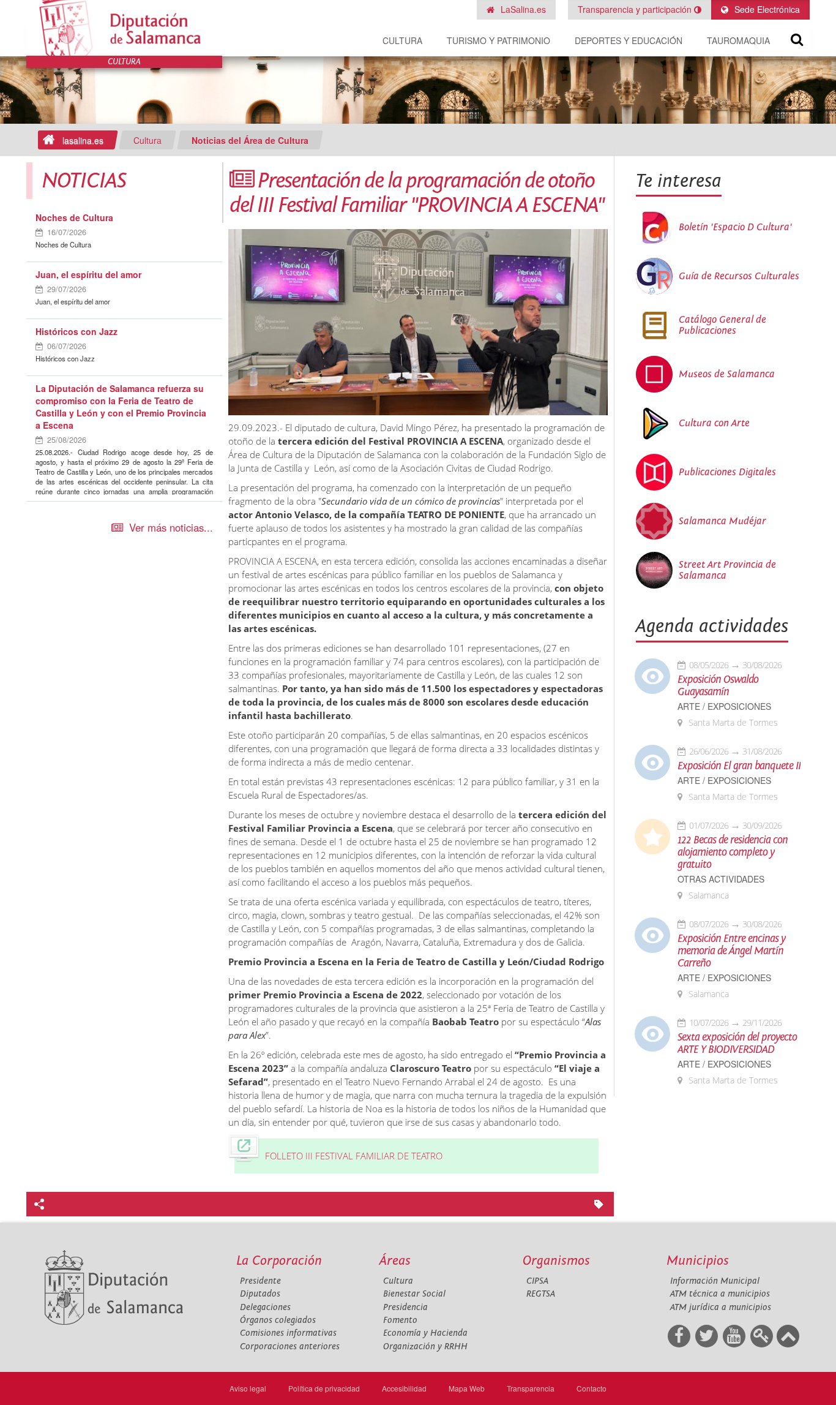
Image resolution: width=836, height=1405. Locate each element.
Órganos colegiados (278, 1320)
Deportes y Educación (628, 40)
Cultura (402, 40)
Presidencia (405, 1307)
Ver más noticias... (171, 527)
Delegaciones (265, 1307)
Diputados (260, 1294)
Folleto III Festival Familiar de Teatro (353, 1156)
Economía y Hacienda (425, 1333)
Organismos (556, 1260)
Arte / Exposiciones (724, 706)
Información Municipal (714, 1281)
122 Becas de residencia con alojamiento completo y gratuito (732, 852)
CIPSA (537, 1281)
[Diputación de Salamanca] (124, 28)
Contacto (591, 1388)
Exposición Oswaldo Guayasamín (717, 686)
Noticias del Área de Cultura (250, 140)
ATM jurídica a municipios (720, 1307)
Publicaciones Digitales (727, 472)
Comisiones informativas (288, 1333)
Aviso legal (248, 1388)
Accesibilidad (404, 1388)
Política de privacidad (324, 1388)
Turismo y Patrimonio (498, 40)
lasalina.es (82, 140)
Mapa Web (467, 1388)
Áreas (395, 1260)
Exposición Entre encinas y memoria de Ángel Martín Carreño (731, 951)
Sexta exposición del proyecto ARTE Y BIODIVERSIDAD (737, 1043)
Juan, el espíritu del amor (88, 274)
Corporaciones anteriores (290, 1346)
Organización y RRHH (425, 1346)
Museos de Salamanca (727, 374)
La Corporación (279, 1260)
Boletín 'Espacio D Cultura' (735, 227)
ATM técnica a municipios (720, 1294)
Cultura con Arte (714, 423)
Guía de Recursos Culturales (739, 276)
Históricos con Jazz (76, 331)
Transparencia (530, 1388)
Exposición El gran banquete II (739, 766)
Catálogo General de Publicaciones (722, 325)
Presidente (260, 1281)
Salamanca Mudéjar (722, 521)
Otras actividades (720, 879)
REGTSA (540, 1294)
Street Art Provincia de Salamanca (727, 570)
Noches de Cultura (74, 217)
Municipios (697, 1260)
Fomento (400, 1320)
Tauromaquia (738, 40)
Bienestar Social (414, 1294)
